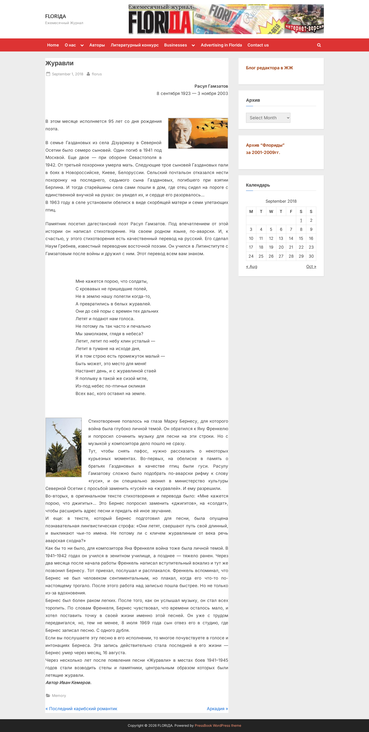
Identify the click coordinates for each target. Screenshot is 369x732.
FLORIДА (55, 16)
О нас (70, 44)
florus (97, 74)
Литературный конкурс (135, 44)
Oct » (311, 266)
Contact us (258, 44)
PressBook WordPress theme (218, 725)
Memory (59, 695)
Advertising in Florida (221, 44)
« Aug (251, 266)
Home (53, 44)
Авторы (97, 44)
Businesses (175, 44)
